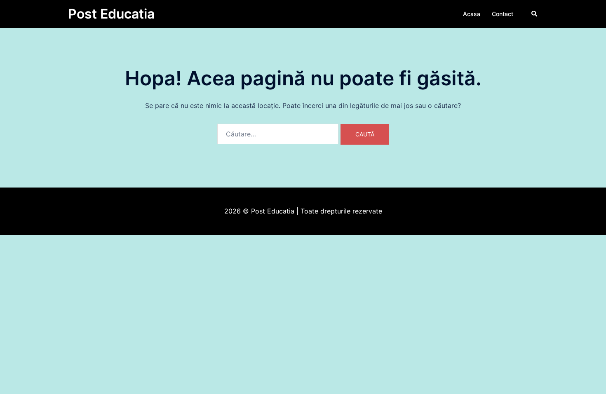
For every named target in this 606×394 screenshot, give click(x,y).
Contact (502, 13)
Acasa (471, 13)
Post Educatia (111, 14)
